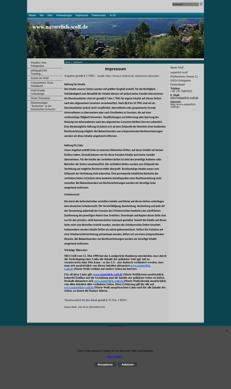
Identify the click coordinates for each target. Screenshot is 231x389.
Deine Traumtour (40, 98)
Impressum (82, 15)
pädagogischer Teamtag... (39, 72)
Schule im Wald (40, 78)
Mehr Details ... (116, 356)
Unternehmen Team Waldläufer (42, 84)
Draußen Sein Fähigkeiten (38, 64)
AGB (112, 15)
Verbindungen (64, 15)
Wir (42, 15)
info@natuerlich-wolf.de (184, 97)
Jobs (49, 15)
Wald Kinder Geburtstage (38, 92)
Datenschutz (99, 15)
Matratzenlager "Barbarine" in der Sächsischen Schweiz (43, 106)
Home (32, 15)
